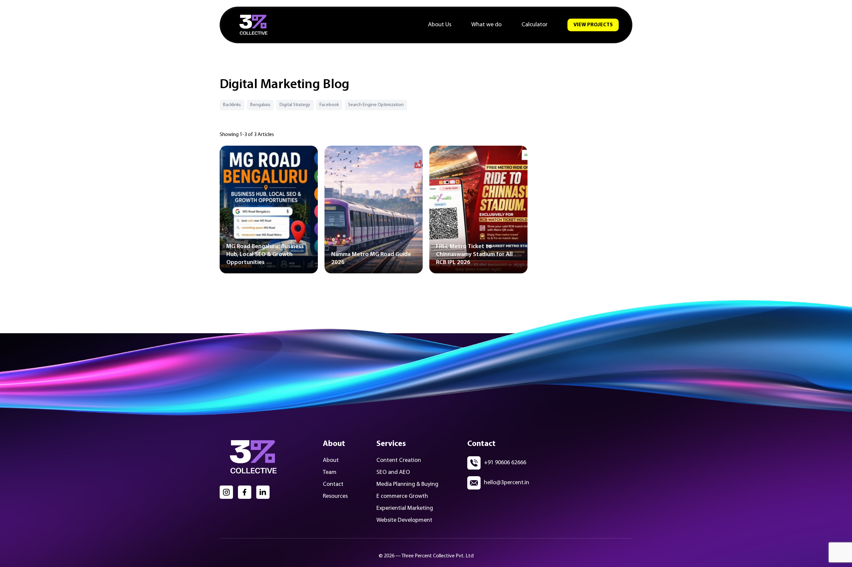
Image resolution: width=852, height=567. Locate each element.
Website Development (404, 520)
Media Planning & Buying (407, 485)
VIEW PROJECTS (593, 25)
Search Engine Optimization (376, 104)
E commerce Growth (402, 496)
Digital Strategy (295, 104)
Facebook (329, 104)
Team (329, 473)
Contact (333, 485)
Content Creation (398, 461)
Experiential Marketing (404, 508)
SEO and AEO (393, 473)
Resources (335, 496)
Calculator (534, 25)
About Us (439, 25)
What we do (486, 25)
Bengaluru (260, 104)
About (331, 461)
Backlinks (232, 104)
